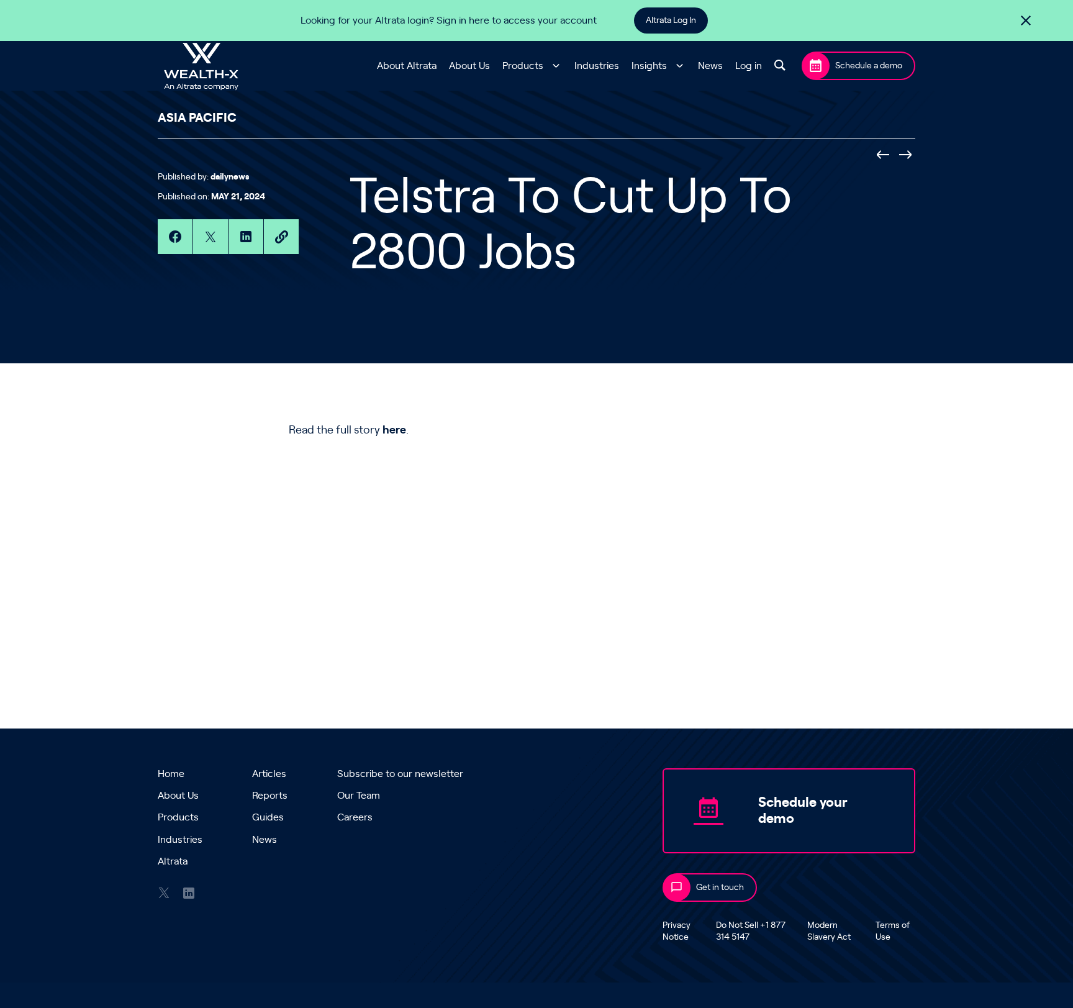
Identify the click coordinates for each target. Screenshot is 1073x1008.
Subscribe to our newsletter (400, 774)
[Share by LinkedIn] (246, 236)
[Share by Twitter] (210, 236)
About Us (469, 66)
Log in (748, 66)
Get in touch (720, 887)
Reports (269, 796)
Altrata (173, 861)
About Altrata (407, 66)
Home (171, 774)
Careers (355, 817)
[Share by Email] (281, 236)
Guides (268, 817)
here (394, 430)
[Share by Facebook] (175, 236)
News (710, 66)
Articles (269, 774)
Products (522, 66)
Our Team (358, 796)
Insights (649, 66)
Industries (596, 66)
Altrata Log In (671, 20)
